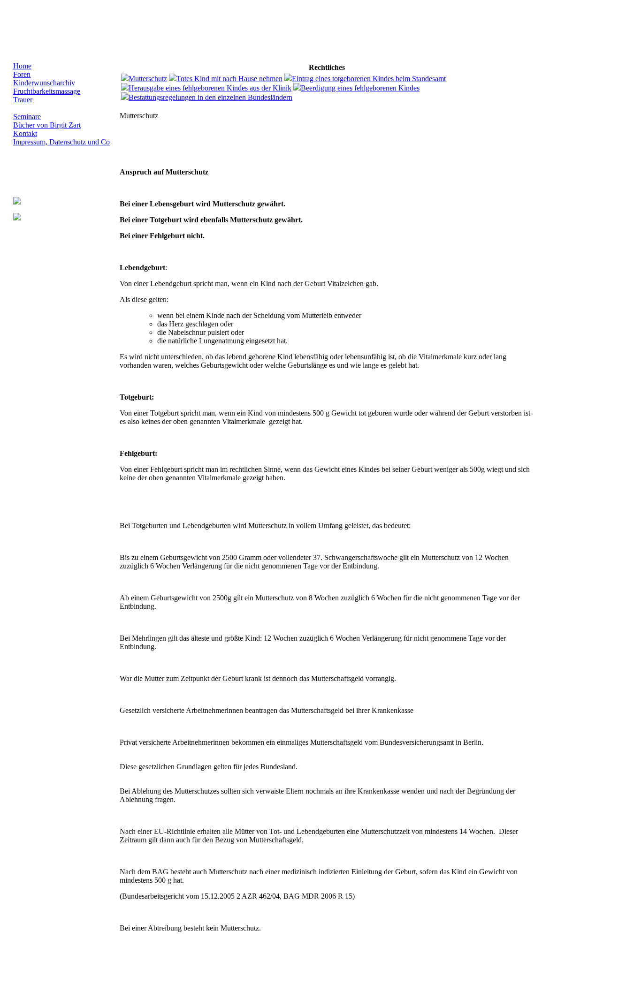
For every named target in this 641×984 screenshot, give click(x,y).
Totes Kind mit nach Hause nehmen (229, 79)
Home (22, 66)
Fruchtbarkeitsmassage (46, 91)
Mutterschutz (148, 79)
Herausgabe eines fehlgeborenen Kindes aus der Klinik (210, 88)
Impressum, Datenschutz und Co (61, 142)
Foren (22, 74)
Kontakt (25, 133)
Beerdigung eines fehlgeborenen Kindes (360, 88)
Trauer (22, 100)
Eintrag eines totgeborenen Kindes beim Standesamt (369, 79)
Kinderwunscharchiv (44, 83)
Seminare (27, 117)
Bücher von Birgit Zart (47, 125)
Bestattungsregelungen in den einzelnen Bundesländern (210, 97)
